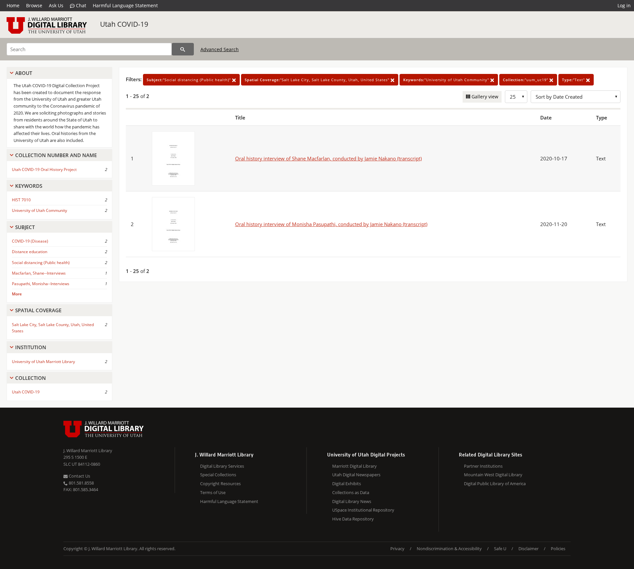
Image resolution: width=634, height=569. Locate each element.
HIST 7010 (21, 200)
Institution (30, 347)
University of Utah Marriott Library (43, 361)
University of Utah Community (39, 210)
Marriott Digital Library (354, 466)
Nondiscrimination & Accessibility (449, 549)
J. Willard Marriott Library (87, 450)
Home (13, 5)
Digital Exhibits (346, 483)
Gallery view (484, 96)
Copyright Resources (220, 483)
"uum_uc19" (526, 79)
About (23, 73)
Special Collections (218, 475)
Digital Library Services (222, 466)
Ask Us (56, 5)
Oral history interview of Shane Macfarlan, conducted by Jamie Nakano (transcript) (328, 158)
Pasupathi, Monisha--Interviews (40, 283)
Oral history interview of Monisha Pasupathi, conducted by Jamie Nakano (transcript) (331, 224)
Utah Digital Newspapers (356, 475)
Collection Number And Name (56, 155)
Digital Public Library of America (495, 483)
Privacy (397, 549)
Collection (30, 378)
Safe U (500, 549)
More (17, 294)
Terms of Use (213, 492)
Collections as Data (350, 492)
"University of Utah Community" (446, 79)
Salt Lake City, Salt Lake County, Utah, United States (53, 328)
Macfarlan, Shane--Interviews (39, 273)
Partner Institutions (483, 466)
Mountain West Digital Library (493, 475)
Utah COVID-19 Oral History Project (44, 169)
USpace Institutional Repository (363, 510)
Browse (34, 5)
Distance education (29, 251)
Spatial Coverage (38, 310)
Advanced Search (219, 49)
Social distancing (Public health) (41, 262)
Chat (80, 5)
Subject (25, 227)
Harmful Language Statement (125, 5)
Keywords (28, 186)
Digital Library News (351, 501)
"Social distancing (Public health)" (189, 79)
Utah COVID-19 (124, 24)
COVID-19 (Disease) (30, 241)
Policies (558, 549)
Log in (624, 5)
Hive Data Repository (353, 519)
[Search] (183, 49)
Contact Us (79, 476)
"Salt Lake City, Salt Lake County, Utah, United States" (318, 79)
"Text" (574, 79)
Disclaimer (528, 549)
